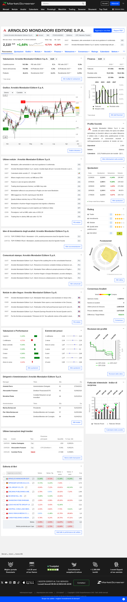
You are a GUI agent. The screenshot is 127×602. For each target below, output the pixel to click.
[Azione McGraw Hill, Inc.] (24, 496)
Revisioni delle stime (116, 374)
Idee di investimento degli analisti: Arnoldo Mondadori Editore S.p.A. (36, 231)
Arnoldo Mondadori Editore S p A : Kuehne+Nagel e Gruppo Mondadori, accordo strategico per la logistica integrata (42, 274)
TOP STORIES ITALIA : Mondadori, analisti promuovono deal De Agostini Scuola (38, 241)
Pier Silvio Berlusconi (10, 412)
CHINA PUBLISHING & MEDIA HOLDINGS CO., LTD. (19, 518)
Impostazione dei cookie (45, 592)
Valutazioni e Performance (15, 331)
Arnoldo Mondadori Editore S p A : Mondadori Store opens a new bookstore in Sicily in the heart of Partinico (42, 298)
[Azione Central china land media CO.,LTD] (33, 509)
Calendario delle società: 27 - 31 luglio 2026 (26, 173)
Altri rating (119, 280)
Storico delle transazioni (72, 458)
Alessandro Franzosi (10, 391)
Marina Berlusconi (9, 408)
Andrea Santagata (17, 443)
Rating (90, 209)
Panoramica (7, 52)
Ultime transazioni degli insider (18, 431)
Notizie (38, 52)
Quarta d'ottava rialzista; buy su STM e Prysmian (27, 199)
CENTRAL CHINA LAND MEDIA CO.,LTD (19, 509)
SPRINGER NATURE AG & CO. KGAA (19, 483)
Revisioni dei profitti (97, 329)
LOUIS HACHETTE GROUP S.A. (19, 505)
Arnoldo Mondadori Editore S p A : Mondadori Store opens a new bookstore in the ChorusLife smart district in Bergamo (42, 302)
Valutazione (70, 52)
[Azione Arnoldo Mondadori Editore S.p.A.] (33, 478)
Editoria (121, 149)
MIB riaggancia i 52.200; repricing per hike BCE (27, 195)
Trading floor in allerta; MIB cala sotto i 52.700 (26, 217)
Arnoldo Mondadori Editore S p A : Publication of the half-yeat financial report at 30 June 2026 (42, 307)
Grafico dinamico (74, 150)
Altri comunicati (75, 284)
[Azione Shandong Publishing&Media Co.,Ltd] (33, 500)
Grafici (28, 52)
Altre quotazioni (33, 368)
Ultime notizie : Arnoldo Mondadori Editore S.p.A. (26, 159)
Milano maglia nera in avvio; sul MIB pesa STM (27, 177)
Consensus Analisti (96, 289)
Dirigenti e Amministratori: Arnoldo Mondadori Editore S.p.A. (32, 377)
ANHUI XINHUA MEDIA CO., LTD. (19, 513)
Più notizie (76, 222)
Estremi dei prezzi (53, 331)
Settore (114, 52)
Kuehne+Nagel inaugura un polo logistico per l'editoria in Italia (32, 208)
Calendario (104, 52)
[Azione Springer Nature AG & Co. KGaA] (33, 483)
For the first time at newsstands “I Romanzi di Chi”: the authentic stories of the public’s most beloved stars (42, 316)
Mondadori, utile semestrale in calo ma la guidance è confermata (93, 40)
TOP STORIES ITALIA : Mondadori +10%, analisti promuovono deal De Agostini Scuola (40, 236)
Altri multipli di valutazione (71, 79)
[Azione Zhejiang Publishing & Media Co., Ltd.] (33, 491)
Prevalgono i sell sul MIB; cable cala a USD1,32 (27, 212)
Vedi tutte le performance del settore (68, 532)
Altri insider (76, 422)
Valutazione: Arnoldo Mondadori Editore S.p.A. (25, 59)
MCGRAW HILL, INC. (15, 496)
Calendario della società (114, 430)
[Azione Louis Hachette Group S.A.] (32, 504)
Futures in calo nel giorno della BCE (23, 182)
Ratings (95, 52)
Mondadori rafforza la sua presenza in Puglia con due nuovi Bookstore (34, 190)
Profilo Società (94, 124)
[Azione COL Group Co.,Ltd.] (26, 487)
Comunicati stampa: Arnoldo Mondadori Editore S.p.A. (29, 255)
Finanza (58, 52)
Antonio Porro (8, 386)
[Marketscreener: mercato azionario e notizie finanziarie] (18, 3)
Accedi (105, 3)
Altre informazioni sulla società (112, 159)
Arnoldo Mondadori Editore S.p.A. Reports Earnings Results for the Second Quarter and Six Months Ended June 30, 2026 (42, 311)
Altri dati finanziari (117, 115)
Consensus (83, 52)
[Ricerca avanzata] (83, 4)
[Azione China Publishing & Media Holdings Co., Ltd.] (33, 517)
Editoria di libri (10, 467)
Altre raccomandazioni (72, 247)
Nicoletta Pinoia (8, 396)
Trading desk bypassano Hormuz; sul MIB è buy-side (29, 186)
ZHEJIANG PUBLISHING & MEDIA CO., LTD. (19, 492)
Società (47, 52)
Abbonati (114, 3)
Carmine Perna (16, 452)
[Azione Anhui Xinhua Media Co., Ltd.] (33, 513)
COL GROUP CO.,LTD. (16, 487)
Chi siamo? (60, 592)
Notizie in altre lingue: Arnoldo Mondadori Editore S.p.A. (30, 293)
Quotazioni (18, 52)
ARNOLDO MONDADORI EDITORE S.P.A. (19, 479)
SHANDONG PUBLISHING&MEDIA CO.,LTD (19, 500)
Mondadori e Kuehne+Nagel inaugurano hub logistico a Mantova (33, 204)
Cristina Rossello (9, 416)
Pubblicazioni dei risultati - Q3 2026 (113, 153)
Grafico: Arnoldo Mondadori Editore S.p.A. (23, 88)
